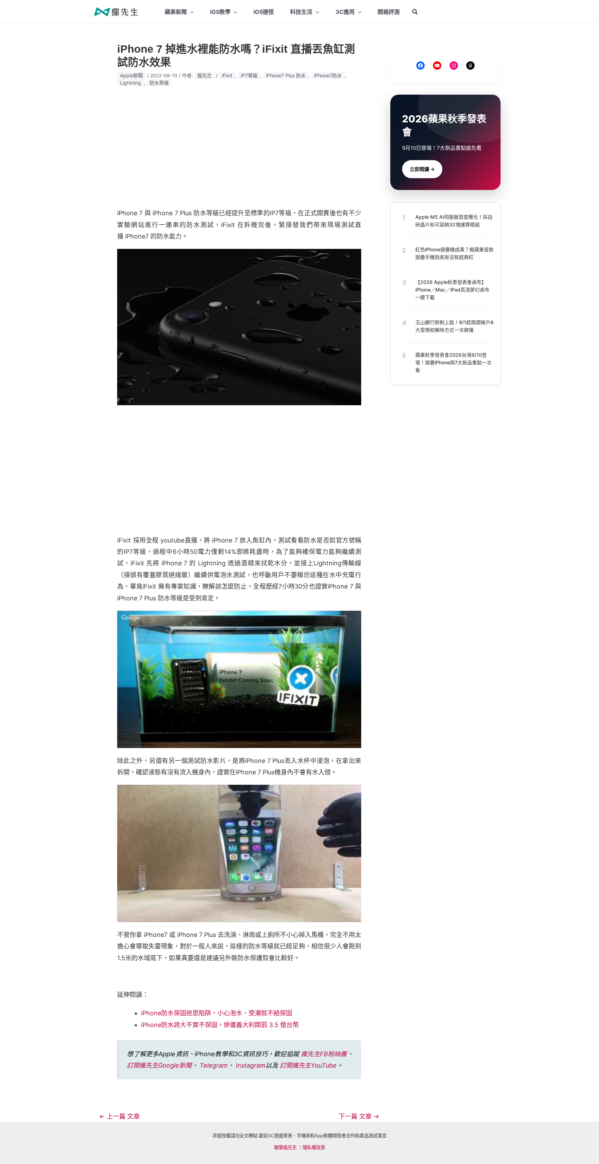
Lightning (130, 83)
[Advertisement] (239, 147)
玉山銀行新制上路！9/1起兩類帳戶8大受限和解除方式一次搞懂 (454, 326)
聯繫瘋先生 (285, 1147)
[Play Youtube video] (239, 679)
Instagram (251, 1065)
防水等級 (159, 83)
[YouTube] (437, 65)
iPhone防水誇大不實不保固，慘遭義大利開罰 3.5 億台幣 (220, 1024)
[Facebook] (420, 65)
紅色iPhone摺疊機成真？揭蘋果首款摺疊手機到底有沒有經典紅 (454, 253)
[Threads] (470, 65)
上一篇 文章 (119, 1116)
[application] (190, 11)
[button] (415, 12)
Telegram (214, 1065)
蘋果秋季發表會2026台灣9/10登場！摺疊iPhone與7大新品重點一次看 (453, 362)
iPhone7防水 (328, 75)
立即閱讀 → (422, 169)
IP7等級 (249, 75)
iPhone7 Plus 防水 (286, 75)
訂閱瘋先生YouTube (308, 1065)
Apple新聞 (131, 75)
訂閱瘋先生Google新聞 (159, 1065)
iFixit (227, 75)
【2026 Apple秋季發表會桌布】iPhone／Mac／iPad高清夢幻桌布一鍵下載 (452, 289)
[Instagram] (454, 65)
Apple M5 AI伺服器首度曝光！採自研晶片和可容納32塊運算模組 (454, 220)
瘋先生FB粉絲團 (324, 1054)
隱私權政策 (314, 1147)
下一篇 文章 (359, 1116)
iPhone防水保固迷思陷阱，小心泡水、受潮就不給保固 (216, 1013)
